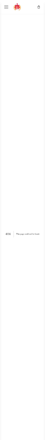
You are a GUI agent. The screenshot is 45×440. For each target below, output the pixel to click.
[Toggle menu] (6, 7)
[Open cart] (39, 7)
